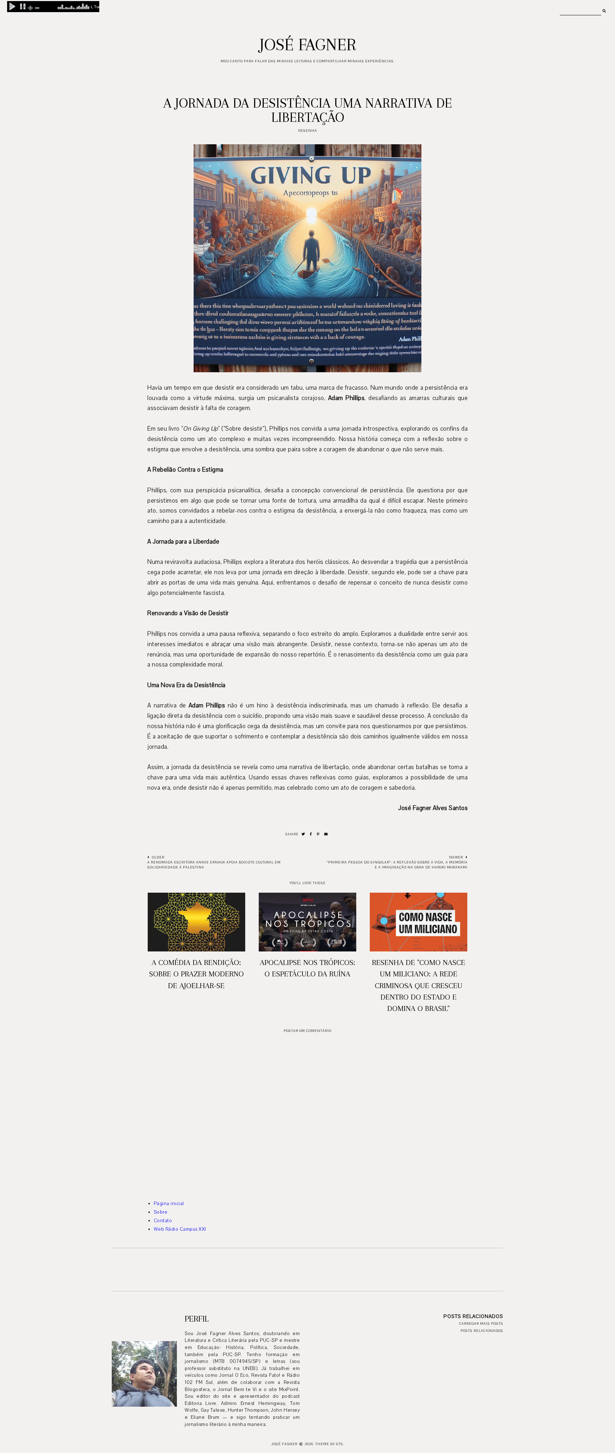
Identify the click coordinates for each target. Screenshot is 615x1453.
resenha (307, 130)
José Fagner (307, 44)
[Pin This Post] (318, 834)
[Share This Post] (311, 834)
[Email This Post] (326, 834)
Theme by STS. (329, 1444)
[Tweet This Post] (303, 834)
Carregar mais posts (481, 1323)
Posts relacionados (482, 1330)
